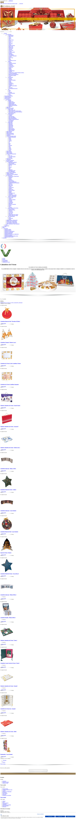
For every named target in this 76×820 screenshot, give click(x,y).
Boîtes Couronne (11, 128)
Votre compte (3, 797)
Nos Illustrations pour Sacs (13, 88)
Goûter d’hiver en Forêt (12, 194)
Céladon (10, 198)
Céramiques (8, 135)
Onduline (10, 188)
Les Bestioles (11, 202)
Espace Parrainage (5, 805)
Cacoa (10, 217)
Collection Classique (12, 199)
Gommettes (10, 201)
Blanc (10, 143)
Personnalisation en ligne (9, 95)
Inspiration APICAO (8, 230)
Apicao (10, 76)
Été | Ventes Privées (11, 216)
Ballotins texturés (11, 103)
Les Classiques (8, 99)
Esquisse (10, 56)
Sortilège (10, 78)
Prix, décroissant (19, 302)
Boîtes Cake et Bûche (10, 108)
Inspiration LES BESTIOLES (9, 231)
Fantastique (10, 177)
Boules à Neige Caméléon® (11, 172)
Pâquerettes (10, 203)
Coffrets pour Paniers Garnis (11, 136)
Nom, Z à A (10, 302)
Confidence (10, 82)
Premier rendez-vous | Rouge (13, 214)
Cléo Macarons (11, 120)
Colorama (10, 69)
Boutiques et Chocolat (12, 164)
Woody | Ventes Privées (12, 195)
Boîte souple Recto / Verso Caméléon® (13, 223)
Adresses (3, 801)
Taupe (10, 147)
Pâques (9, 61)
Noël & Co (10, 183)
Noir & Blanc (11, 121)
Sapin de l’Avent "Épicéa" (6, 552)
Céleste (10, 44)
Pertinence (2, 302)
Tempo (10, 42)
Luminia (10, 186)
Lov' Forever (11, 212)
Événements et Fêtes (12, 170)
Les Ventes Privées (8, 175)
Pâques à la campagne (12, 204)
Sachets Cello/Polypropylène (11, 153)
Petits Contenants (9, 152)
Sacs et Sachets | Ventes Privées (12, 222)
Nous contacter (4, 793)
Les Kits (6, 224)
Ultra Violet (11, 43)
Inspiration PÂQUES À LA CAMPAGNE (12, 234)
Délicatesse (10, 210)
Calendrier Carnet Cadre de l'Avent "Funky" (10, 663)
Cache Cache (11, 197)
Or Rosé (10, 149)
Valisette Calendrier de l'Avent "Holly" (8, 731)
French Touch (11, 50)
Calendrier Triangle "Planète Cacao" (8, 342)
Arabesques (11, 114)
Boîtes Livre (11, 127)
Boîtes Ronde (11, 125)
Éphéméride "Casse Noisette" (6, 754)
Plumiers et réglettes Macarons (14, 119)
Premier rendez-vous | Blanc (13, 215)
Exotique (10, 62)
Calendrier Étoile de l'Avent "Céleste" (8, 489)
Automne (10, 166)
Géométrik (10, 200)
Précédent (4, 760)
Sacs (8, 154)
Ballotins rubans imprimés (13, 105)
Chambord (10, 79)
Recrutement (4, 792)
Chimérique (11, 53)
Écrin (9, 58)
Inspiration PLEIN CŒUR (9, 236)
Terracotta (10, 49)
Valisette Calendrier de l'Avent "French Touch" (10, 405)
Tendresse (10, 84)
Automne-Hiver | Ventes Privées (13, 176)
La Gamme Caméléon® (9, 160)
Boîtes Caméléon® (10, 161)
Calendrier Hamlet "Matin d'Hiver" (8, 617)
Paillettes (10, 192)
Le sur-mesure (7, 225)
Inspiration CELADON (8, 235)
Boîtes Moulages (9, 131)
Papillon (10, 67)
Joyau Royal (11, 41)
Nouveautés (4, 226)
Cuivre (10, 150)
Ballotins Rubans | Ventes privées (12, 220)
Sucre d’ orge (11, 57)
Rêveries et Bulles (12, 190)
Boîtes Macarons (10, 113)
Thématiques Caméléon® (12, 162)
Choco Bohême (11, 54)
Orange (10, 139)
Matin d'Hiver (11, 36)
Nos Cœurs (10, 87)
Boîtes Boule (11, 124)
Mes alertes (4, 806)
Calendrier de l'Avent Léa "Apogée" (8, 708)
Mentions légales (5, 788)
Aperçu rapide (3, 323)
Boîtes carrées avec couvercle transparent (15, 111)
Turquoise (10, 145)
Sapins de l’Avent (9, 158)
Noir (9, 144)
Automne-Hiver (10, 35)
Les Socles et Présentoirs (13, 73)
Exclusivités (4, 237)
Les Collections (8, 34)
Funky (10, 37)
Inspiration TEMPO (8, 229)
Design (10, 219)
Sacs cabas (10, 155)
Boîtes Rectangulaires (10, 133)
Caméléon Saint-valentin (13, 85)
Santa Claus (11, 184)
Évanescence (11, 218)
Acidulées (10, 115)
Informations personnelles (6, 804)
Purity (10, 206)
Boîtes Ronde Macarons (13, 118)
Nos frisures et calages (12, 75)
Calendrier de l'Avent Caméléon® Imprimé (9, 384)
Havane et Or (11, 189)
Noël (9, 168)
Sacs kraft (10, 157)
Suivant (4, 762)
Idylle (10, 86)
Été (8, 89)
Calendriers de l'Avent (12, 60)
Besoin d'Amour (11, 208)
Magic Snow (11, 185)
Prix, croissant (14, 302)
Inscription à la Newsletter (6, 795)
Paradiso (10, 205)
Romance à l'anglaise (12, 80)
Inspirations (5, 228)
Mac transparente (11, 116)
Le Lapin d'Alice (11, 66)
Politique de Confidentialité (6, 791)
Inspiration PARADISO (8, 233)
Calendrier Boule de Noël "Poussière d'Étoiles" (10, 321)
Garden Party (11, 65)
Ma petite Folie (11, 83)
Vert (9, 141)
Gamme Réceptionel (8, 97)
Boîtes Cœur (11, 126)
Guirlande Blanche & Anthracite (14, 182)
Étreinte (10, 81)
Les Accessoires (7, 98)
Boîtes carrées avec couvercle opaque (15, 110)
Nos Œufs (10, 71)
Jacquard (10, 51)
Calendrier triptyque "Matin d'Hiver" (8, 594)
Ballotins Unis (11, 101)
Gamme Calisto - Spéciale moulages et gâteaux (16, 72)
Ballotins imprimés (12, 102)
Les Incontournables (11, 93)
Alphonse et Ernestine (12, 63)
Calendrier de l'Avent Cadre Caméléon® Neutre (10, 363)
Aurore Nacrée (11, 187)
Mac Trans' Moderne (12, 117)
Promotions (4, 781)
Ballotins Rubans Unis (12, 104)
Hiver (10, 167)
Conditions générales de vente (7, 789)
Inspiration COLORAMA (9, 232)
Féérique (10, 178)
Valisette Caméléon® (10, 173)
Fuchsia (10, 138)
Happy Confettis (11, 180)
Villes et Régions (11, 163)
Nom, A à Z (6, 302)
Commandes (4, 803)
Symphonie (10, 64)
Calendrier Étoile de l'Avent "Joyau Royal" (9, 573)
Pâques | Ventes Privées (11, 196)
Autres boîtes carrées (12, 112)
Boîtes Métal (9, 122)
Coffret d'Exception (12, 209)
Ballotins (9, 100)
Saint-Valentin (10, 77)
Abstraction (10, 169)
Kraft (9, 146)
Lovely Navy (11, 211)
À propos (4, 790)
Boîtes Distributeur (12, 129)
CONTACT (10, 0)
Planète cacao (11, 47)
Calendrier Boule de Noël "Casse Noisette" (9, 531)
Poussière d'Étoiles (12, 45)
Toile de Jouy (11, 48)
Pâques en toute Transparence (13, 74)
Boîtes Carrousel (11, 130)
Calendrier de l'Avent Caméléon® (12, 174)
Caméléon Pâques (12, 70)
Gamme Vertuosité (8, 96)
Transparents (9, 159)
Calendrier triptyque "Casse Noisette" (8, 510)
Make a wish (11, 46)
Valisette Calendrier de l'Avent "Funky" (8, 640)
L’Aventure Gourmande (12, 55)
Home (3, 227)
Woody (10, 59)
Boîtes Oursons (9, 132)
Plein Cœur (10, 213)
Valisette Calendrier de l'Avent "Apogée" (9, 686)
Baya (9, 91)
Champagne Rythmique (12, 181)
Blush (10, 90)
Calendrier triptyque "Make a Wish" (8, 468)
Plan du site (4, 794)
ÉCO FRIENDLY (12, 171)
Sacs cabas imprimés (12, 156)
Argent (10, 148)
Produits (4, 33)
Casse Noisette (11, 39)
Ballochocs (10, 106)
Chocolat (10, 140)
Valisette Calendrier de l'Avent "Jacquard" (9, 426)
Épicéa (10, 40)
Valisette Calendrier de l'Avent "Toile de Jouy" (10, 447)
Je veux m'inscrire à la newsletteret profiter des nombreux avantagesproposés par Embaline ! (38, 770)
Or (9, 142)
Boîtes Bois (8, 107)
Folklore (10, 68)
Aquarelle (10, 92)
